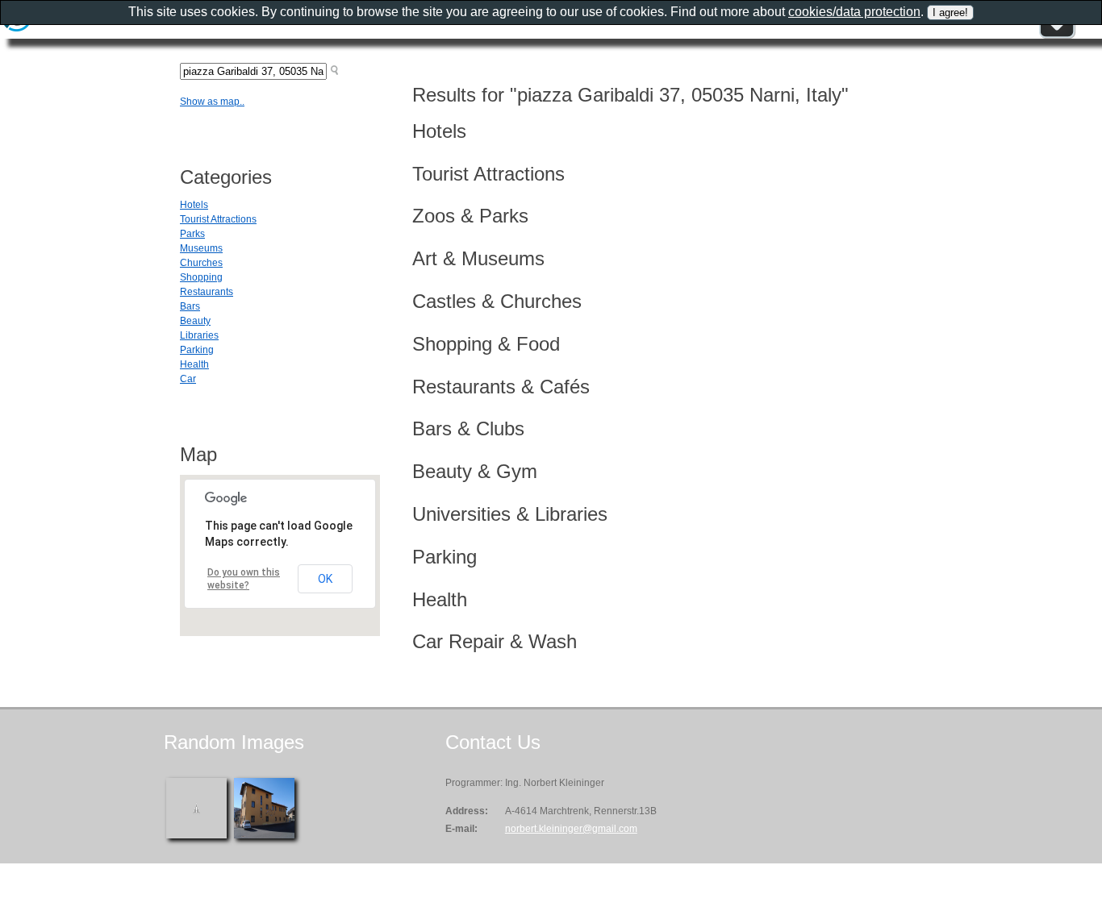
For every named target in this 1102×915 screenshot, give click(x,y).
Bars (190, 306)
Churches (201, 262)
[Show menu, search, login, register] (1056, 35)
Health (194, 364)
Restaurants (206, 291)
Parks (192, 233)
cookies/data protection (854, 12)
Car (188, 379)
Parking (197, 350)
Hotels (194, 204)
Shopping (201, 277)
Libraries (199, 335)
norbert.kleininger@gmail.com (571, 828)
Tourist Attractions (218, 219)
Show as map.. (212, 101)
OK (325, 578)
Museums (201, 248)
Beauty (195, 320)
